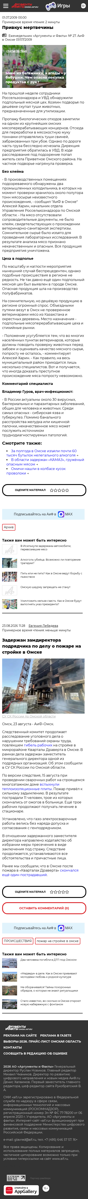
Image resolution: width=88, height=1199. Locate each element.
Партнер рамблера (40, 1178)
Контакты (12, 1047)
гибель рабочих (38, 745)
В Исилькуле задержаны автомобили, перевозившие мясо (46, 547)
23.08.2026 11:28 (13, 626)
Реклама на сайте (20, 1035)
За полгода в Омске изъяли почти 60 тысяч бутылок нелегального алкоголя (41, 453)
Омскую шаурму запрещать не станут (45, 587)
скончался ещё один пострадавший (40, 872)
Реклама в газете (55, 1035)
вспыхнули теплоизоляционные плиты (30, 786)
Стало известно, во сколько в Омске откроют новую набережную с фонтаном (51, 1002)
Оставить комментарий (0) (44, 908)
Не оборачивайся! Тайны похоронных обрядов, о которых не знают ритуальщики (49, 989)
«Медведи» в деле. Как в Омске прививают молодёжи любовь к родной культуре (49, 975)
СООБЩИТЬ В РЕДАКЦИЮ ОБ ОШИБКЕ (35, 1053)
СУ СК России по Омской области (29, 716)
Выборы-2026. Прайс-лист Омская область (42, 1041)
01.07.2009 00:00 (14, 18)
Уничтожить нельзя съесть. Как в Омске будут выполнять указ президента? (51, 602)
